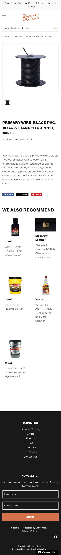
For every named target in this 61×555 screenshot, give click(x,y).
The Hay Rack (33, 546)
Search (15, 527)
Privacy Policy (29, 531)
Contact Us (31, 456)
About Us (30, 447)
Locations (31, 452)
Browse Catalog (30, 429)
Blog (30, 442)
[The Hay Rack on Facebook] (55, 537)
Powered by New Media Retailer (29, 549)
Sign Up (30, 517)
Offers (30, 433)
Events (30, 438)
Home (5, 36)
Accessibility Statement (35, 527)
